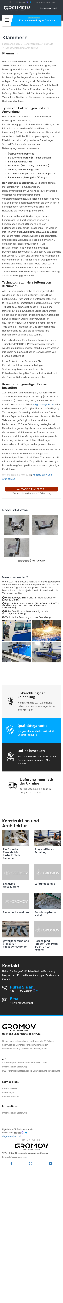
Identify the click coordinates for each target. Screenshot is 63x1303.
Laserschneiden (11, 44)
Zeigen (22, 2)
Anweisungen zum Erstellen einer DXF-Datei (24, 1063)
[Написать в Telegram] (30, 2)
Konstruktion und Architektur (21, 48)
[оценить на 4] (26, 561)
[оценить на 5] (28, 561)
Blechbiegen (8, 1093)
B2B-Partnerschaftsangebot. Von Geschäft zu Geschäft (31, 1071)
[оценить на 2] (21, 561)
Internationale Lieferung (14, 1067)
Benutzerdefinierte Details (38, 44)
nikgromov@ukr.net (48, 8)
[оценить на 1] (19, 561)
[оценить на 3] (23, 561)
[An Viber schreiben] (27, 2)
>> (27, 1157)
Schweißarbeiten (10, 1097)
